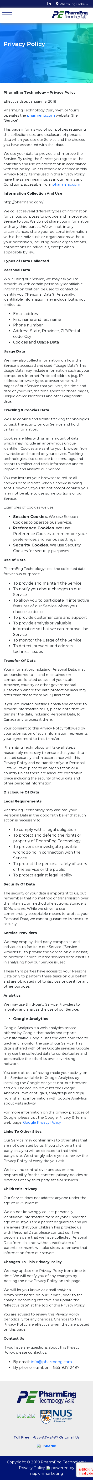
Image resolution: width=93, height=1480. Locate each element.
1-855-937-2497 (44, 1437)
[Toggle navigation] (7, 14)
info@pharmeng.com (51, 1362)
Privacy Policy (32, 1468)
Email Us (71, 1437)
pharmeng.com (41, 115)
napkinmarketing (46, 1473)
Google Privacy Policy (42, 1122)
